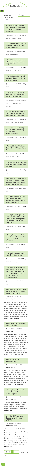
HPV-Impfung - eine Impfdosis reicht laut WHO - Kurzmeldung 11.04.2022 (16, 291)
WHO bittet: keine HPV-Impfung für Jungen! (16, 324)
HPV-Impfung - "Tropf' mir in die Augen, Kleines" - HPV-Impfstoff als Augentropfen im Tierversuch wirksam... (16, 181)
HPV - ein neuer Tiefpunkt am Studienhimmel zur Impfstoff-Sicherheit (16, 164)
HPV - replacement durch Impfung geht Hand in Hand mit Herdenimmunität (15, 94)
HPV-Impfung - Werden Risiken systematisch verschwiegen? (16, 392)
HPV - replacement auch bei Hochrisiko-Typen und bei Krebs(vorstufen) (16, 46)
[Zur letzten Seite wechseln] (6, 455)
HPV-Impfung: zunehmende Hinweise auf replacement (15, 254)
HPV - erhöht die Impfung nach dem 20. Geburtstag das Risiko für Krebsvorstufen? (15, 131)
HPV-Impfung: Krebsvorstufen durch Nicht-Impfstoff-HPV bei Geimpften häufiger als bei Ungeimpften (15, 199)
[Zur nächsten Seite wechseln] (17, 452)
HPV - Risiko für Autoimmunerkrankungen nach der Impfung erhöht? (16, 62)
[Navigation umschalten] (2, 11)
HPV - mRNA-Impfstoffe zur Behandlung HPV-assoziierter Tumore (16, 148)
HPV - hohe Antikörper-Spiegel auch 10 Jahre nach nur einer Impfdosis (16, 78)
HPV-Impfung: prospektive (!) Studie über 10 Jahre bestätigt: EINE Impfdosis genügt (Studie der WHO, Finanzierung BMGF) (16, 218)
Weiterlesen (15, 318)
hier (11, 354)
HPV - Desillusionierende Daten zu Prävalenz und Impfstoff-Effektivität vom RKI (16, 113)
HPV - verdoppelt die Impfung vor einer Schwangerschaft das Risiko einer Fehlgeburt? (15, 28)
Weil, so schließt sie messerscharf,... (13, 361)
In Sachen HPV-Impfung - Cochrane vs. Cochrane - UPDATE (15, 418)
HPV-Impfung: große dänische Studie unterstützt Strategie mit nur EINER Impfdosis (16, 238)
